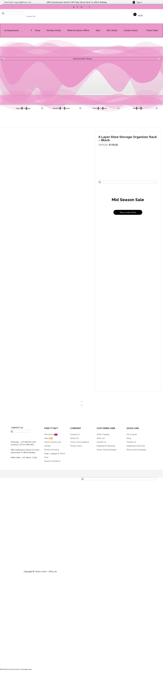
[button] (137, 2)
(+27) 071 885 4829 (26, 445)
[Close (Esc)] (0, 420)
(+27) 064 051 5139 (28, 442)
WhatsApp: (15, 442)
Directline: (15, 445)
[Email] (85, 7)
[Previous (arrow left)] (0, 423)
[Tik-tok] (81, 7)
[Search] (111, 16)
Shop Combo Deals (128, 212)
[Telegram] (89, 7)
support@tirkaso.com (22, 2)
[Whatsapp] (77, 7)
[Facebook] (73, 7)
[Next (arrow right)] (1, 423)
